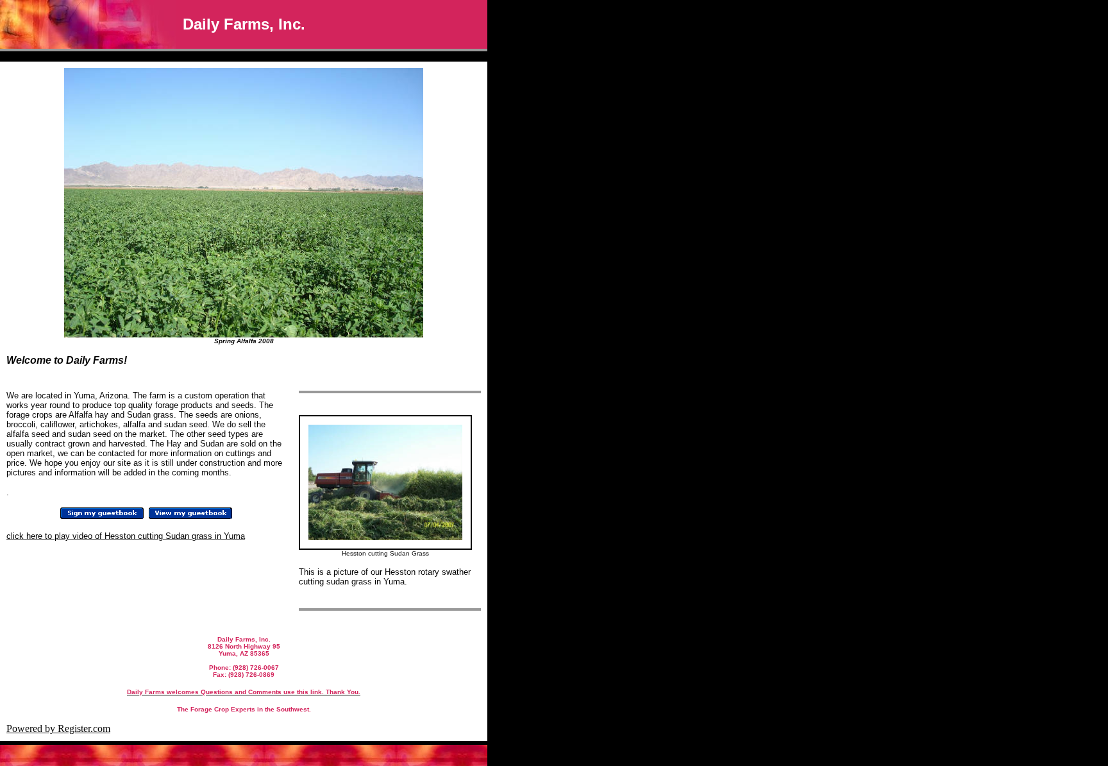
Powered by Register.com (58, 728)
